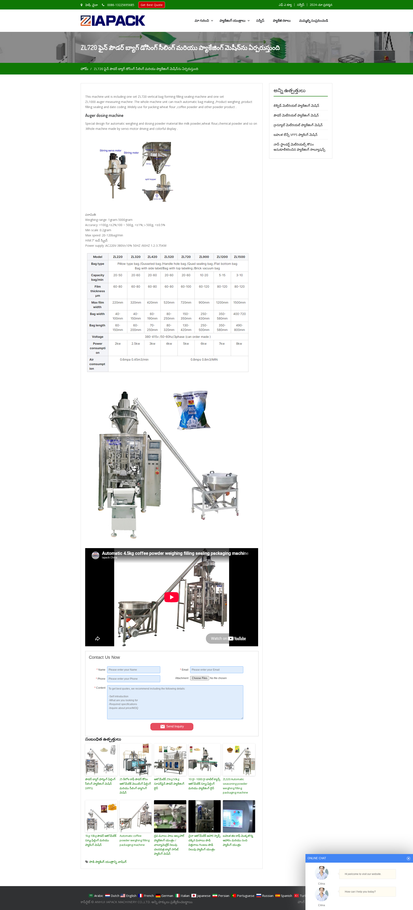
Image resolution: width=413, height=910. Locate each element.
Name (101, 669)
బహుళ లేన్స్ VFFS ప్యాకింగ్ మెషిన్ (295, 134)
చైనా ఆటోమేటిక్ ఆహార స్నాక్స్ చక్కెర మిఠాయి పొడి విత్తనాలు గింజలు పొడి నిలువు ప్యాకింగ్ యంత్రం (204, 842)
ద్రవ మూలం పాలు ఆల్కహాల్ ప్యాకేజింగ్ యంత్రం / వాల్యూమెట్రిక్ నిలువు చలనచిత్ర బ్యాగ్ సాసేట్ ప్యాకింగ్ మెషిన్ (169, 845)
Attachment (181, 678)
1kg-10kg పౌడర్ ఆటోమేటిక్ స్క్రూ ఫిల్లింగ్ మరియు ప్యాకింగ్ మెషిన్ (100, 840)
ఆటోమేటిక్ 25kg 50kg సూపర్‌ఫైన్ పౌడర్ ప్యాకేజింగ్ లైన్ (169, 783)
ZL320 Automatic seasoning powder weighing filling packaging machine (235, 785)
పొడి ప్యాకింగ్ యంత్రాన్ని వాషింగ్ (107, 862)
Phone (100, 678)
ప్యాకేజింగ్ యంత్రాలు (232, 21)
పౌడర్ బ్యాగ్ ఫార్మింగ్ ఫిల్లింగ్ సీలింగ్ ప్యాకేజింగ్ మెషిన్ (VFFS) (100, 783)
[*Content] (98, 718)
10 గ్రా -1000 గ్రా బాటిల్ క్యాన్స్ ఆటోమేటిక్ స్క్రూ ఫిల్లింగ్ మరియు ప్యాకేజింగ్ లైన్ (204, 783)
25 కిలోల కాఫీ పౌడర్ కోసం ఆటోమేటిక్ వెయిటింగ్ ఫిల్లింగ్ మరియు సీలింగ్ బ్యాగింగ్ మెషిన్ (135, 785)
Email (184, 669)
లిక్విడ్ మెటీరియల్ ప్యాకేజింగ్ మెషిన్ (296, 105)
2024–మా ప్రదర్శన (321, 4)
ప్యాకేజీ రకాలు (282, 21)
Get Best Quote (152, 5)
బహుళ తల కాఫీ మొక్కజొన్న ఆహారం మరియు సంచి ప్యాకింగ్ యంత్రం (238, 840)
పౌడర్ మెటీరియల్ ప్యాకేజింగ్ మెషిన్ (296, 115)
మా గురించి (202, 21)
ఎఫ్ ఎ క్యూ (285, 4)
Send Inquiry (175, 726)
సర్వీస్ (300, 4)
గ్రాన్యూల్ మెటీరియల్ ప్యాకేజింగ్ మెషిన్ (298, 125)
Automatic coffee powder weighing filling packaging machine (134, 840)
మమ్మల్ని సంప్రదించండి (313, 21)
